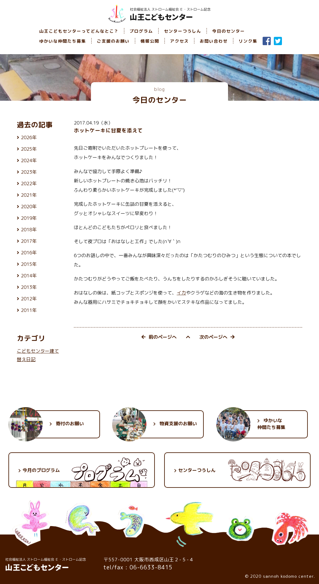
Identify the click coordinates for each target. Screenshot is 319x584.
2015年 (29, 264)
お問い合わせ (214, 41)
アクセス (179, 41)
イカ (181, 293)
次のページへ (213, 337)
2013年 (29, 287)
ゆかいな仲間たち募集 (62, 41)
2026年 (29, 137)
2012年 (29, 298)
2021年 (29, 195)
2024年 (29, 160)
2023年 (29, 172)
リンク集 (248, 41)
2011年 (29, 310)
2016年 (29, 252)
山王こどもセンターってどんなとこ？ (79, 31)
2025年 (29, 149)
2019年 (29, 218)
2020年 (29, 206)
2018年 (29, 229)
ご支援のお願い (113, 41)
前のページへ (163, 337)
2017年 (29, 241)
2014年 (29, 275)
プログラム (141, 31)
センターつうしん (182, 31)
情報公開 (149, 41)
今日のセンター (228, 31)
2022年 (29, 183)
